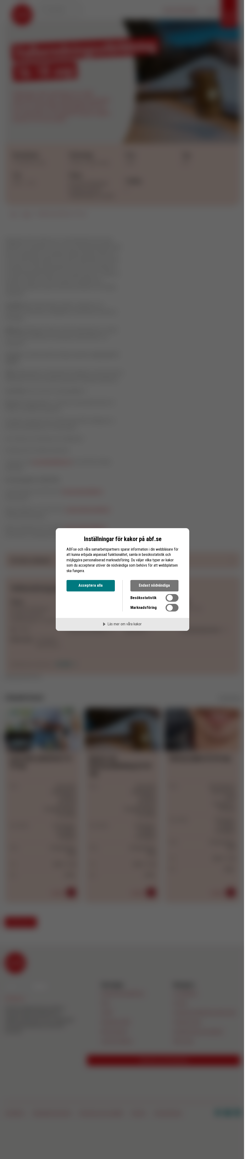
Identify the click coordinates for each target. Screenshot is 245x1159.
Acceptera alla (90, 585)
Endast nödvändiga (154, 585)
